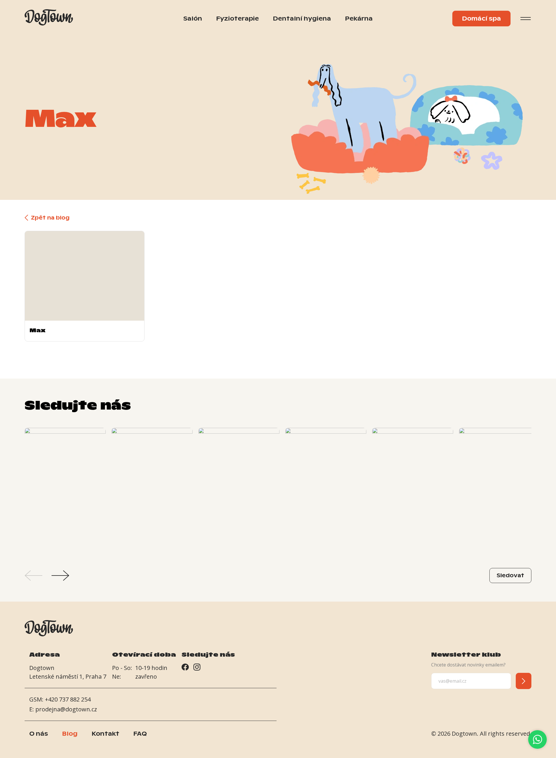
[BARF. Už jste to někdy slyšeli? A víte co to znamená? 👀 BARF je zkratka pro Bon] (65, 488)
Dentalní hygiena (302, 18)
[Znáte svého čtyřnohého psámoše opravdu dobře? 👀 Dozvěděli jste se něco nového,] (238, 488)
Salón (192, 18)
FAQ (140, 733)
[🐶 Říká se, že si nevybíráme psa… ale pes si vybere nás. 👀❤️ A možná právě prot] (499, 488)
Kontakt (105, 733)
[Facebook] (185, 668)
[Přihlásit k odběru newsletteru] (523, 681)
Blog (70, 733)
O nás (38, 733)
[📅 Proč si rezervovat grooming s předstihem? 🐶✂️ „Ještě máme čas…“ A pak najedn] (325, 488)
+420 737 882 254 (68, 699)
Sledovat (510, 575)
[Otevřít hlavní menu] (525, 18)
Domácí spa (481, 18)
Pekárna (359, 18)
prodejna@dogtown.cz (66, 709)
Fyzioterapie (237, 18)
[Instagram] (196, 668)
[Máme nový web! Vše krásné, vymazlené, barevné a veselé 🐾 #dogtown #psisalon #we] (412, 488)
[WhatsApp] (537, 739)
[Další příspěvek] (60, 575)
